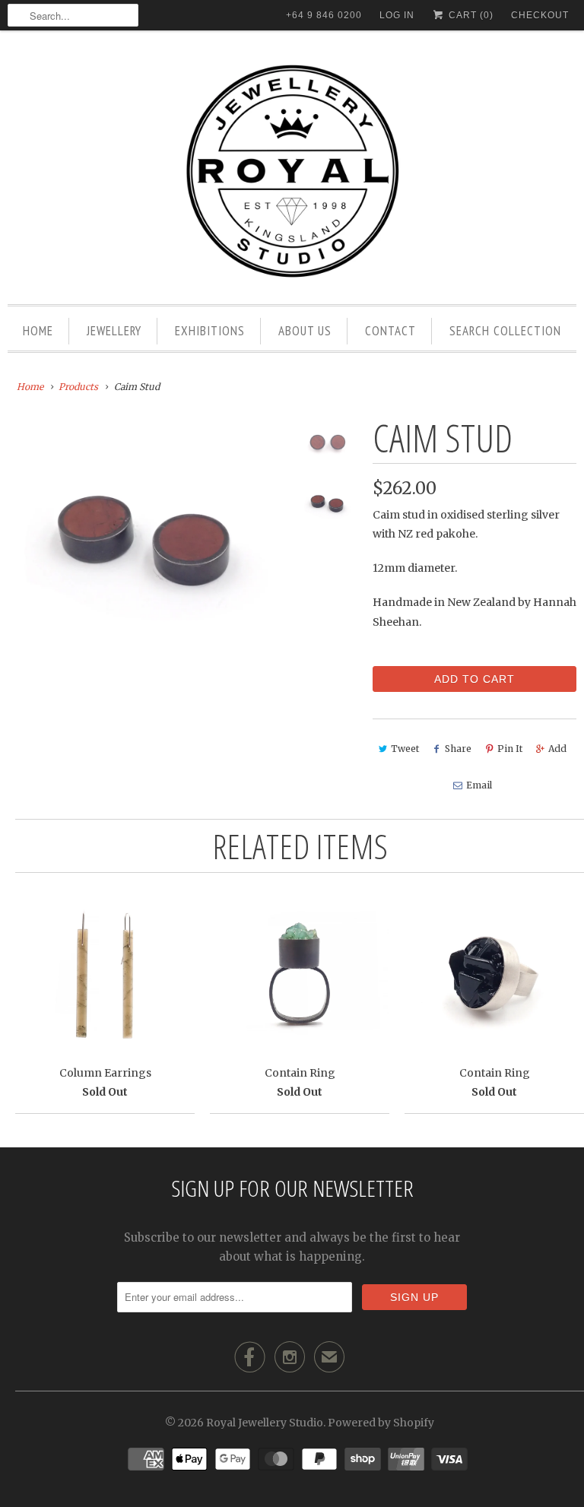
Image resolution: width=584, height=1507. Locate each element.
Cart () (470, 15)
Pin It (509, 748)
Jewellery (114, 330)
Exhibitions (210, 330)
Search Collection (505, 330)
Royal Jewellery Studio (264, 1422)
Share (458, 748)
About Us (305, 330)
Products (78, 386)
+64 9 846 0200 (324, 15)
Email (479, 785)
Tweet (405, 748)
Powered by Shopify (381, 1422)
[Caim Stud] (147, 541)
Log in (396, 15)
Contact (390, 330)
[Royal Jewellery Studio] (292, 171)
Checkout (540, 15)
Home (38, 330)
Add (557, 748)
